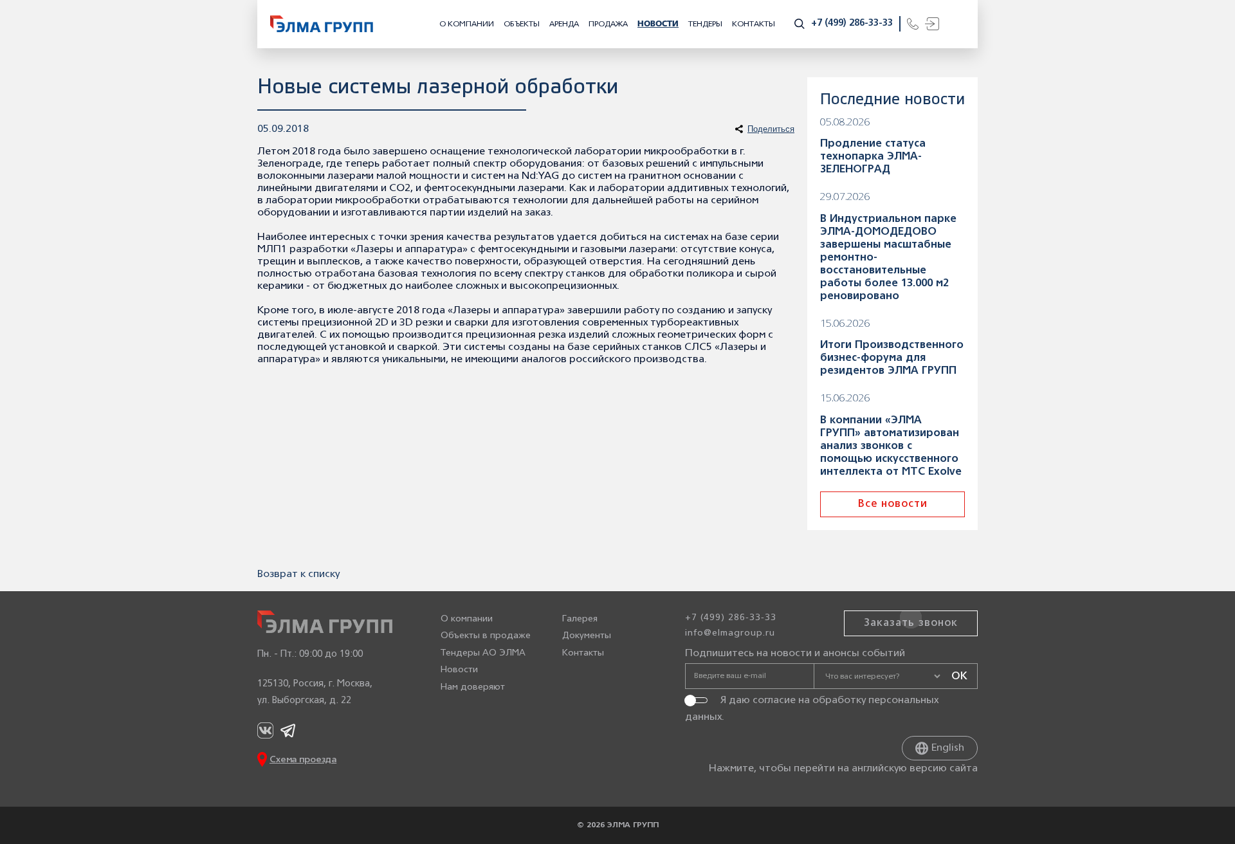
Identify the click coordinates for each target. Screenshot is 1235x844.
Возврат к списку (298, 574)
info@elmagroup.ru (730, 633)
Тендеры (705, 24)
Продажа (608, 24)
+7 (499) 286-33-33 (852, 23)
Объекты (522, 24)
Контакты (753, 24)
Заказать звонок (911, 623)
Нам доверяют (473, 687)
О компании (466, 24)
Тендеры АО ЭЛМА (483, 653)
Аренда (564, 24)
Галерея (580, 619)
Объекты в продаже (486, 636)
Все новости (893, 504)
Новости (658, 24)
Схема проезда (303, 760)
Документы (586, 636)
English (947, 748)
